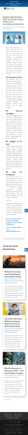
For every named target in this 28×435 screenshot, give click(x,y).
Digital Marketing (14, 280)
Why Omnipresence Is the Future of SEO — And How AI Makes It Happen (13, 370)
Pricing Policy (17, 416)
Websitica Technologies (16, 424)
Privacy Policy (7, 414)
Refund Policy (8, 416)
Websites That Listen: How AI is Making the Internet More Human (12, 274)
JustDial (14, 433)
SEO (20, 280)
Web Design (21, 27)
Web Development (7, 29)
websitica (6, 27)
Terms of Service (17, 414)
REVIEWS (17, 3)
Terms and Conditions (13, 418)
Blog (8, 280)
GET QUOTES (10, 3)
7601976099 (14, 1)
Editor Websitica (10, 279)
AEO (5, 280)
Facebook (8, 433)
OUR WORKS (14, 5)
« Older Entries (7, 399)
